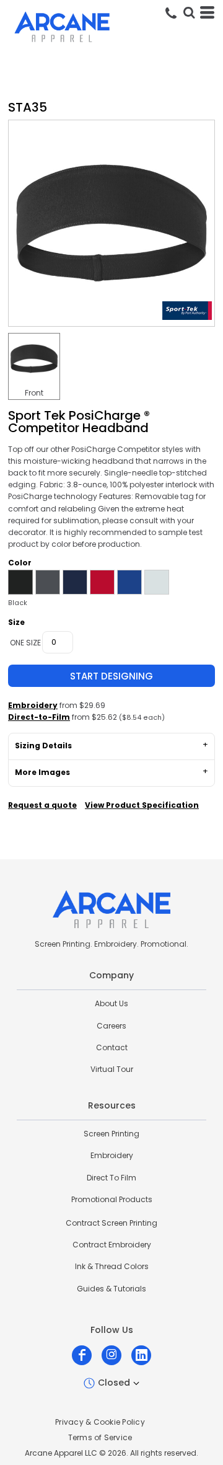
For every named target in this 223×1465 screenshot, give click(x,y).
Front (34, 392)
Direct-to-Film (39, 717)
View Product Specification (142, 805)
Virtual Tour (111, 1069)
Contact (112, 1047)
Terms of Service (100, 1437)
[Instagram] (111, 1355)
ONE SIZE (25, 642)
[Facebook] (82, 1355)
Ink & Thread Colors (112, 1266)
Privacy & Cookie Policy (100, 1422)
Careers (111, 1025)
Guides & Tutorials (111, 1288)
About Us (111, 1003)
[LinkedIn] (141, 1355)
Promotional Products (111, 1199)
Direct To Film (111, 1177)
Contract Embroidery (111, 1244)
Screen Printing (111, 1133)
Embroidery (33, 705)
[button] (189, 12)
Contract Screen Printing (111, 1223)
